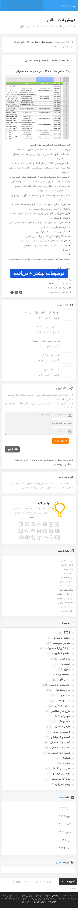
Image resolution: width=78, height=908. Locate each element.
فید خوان (25, 901)
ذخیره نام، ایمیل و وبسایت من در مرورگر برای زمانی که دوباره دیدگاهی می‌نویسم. (43, 462)
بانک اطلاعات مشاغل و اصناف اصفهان (42, 483)
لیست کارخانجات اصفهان (32, 488)
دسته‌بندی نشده (61, 674)
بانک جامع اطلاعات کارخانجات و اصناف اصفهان (47, 60)
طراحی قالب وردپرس (48, 901)
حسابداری (64, 664)
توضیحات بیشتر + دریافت (39, 273)
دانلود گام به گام (66, 582)
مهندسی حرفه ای (61, 774)
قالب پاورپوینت (50, 881)
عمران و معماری (61, 727)
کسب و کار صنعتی (60, 747)
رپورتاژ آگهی (64, 680)
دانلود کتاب (68, 573)
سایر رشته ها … (61, 690)
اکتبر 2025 (65, 809)
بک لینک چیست (66, 586)
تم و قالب (65, 659)
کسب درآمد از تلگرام (50, 355)
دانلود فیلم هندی (66, 611)
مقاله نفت (72, 889)
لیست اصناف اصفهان (55, 488)
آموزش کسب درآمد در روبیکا (46, 341)
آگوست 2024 (64, 825)
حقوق (67, 669)
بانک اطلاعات (66, 483)
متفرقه (35, 42)
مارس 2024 (65, 848)
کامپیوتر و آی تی (61, 732)
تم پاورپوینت (36, 881)
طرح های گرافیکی (60, 711)
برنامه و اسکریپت (61, 653)
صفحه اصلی (46, 42)
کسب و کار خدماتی (60, 742)
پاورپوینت (17, 881)
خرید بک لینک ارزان (65, 594)
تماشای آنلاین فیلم (65, 602)
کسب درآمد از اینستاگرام (48, 327)
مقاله (26, 881)
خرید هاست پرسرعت (64, 561)
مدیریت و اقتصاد (61, 768)
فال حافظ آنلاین (66, 577)
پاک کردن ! (12, 449)
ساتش (54, 895)
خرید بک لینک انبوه (65, 598)
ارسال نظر (62, 441)
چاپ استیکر (68, 569)
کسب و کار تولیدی (60, 737)
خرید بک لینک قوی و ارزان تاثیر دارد (42, 312)
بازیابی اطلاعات (67, 565)
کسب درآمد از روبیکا (50, 369)
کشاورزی (65, 758)
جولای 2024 (64, 832)
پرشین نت (35, 901)
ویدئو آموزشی (62, 784)
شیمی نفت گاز (62, 706)
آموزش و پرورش (61, 638)
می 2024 (66, 840)
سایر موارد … (63, 695)
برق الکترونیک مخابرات (58, 648)
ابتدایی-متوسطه (61, 643)
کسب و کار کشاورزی (59, 753)
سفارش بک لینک (66, 590)
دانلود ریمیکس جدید (65, 607)
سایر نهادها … (62, 700)
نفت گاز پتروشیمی (60, 779)
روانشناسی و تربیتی (59, 685)
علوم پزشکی (64, 721)
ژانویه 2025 (65, 817)
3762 (66, 632)
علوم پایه (65, 716)
